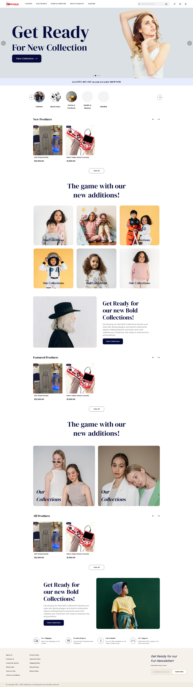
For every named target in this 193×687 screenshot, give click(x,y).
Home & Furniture (58, 4)
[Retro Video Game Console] (80, 140)
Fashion (28, 4)
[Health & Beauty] (87, 96)
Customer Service (12, 663)
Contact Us (10, 659)
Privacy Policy (34, 655)
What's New (10, 667)
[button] (180, 4)
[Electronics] (55, 96)
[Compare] (174, 4)
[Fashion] (39, 96)
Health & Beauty (77, 4)
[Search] (166, 4)
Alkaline (91, 4)
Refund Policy (34, 667)
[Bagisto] (12, 4)
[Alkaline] (103, 96)
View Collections (113, 341)
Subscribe (179, 672)
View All (96, 171)
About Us (9, 655)
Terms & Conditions (13, 675)
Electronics (41, 4)
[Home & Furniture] (71, 96)
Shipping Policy (35, 663)
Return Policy (34, 671)
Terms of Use (10, 671)
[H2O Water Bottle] (47, 140)
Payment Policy (35, 659)
